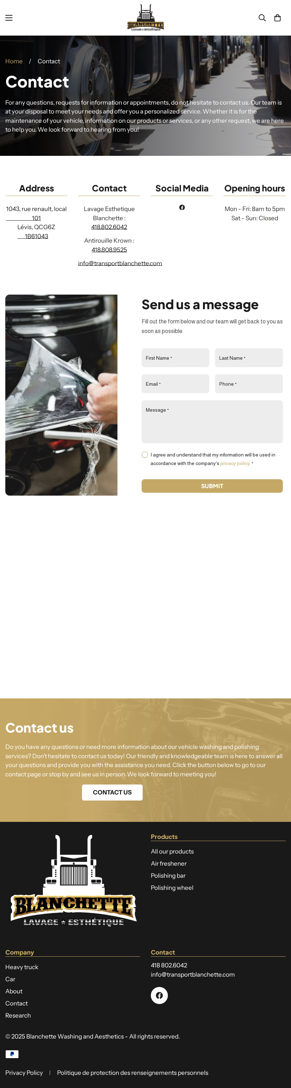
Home (14, 61)
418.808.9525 (109, 249)
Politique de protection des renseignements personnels (132, 1072)
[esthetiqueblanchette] (145, 18)
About (13, 991)
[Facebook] (182, 207)
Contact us (112, 792)
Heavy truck (21, 967)
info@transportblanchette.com (120, 263)
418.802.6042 (109, 227)
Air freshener (169, 863)
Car (10, 979)
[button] (277, 18)
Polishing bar (168, 875)
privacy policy (235, 463)
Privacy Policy (24, 1072)
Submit (212, 486)
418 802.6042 (169, 965)
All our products (172, 851)
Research (18, 1015)
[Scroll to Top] (277, 1049)
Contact (16, 1003)
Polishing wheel (172, 887)
